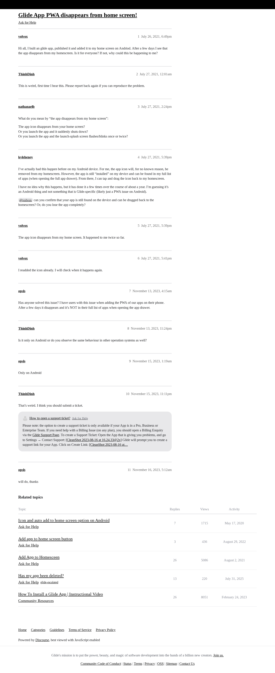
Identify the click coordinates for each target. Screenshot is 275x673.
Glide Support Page (45, 435)
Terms (138, 663)
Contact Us (187, 663)
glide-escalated (49, 582)
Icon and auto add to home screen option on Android (64, 520)
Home (22, 630)
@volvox (25, 200)
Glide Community (14, 4)
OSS (160, 663)
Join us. (218, 655)
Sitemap (171, 663)
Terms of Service (80, 630)
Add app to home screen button (45, 538)
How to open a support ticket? (49, 418)
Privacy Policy (106, 630)
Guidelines (57, 630)
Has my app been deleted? (41, 575)
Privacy (150, 663)
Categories (38, 630)
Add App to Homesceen (39, 557)
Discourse (42, 640)
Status (127, 663)
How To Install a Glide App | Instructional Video (60, 594)
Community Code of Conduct (101, 663)
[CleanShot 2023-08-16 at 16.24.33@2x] (94, 440)
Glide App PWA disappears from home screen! (77, 15)
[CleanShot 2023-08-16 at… (108, 444)
